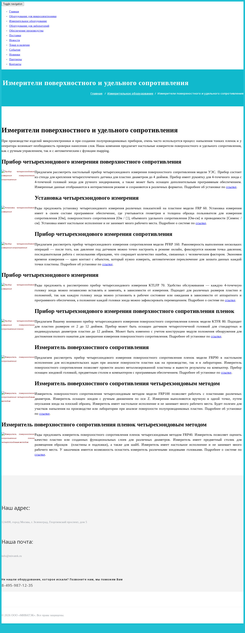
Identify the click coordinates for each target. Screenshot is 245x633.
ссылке (231, 187)
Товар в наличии (19, 44)
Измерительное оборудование (28, 21)
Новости (14, 40)
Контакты (15, 64)
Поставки (15, 35)
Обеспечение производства (26, 30)
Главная (14, 11)
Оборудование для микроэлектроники (32, 16)
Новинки (14, 54)
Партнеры (15, 59)
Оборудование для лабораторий (29, 25)
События (14, 49)
